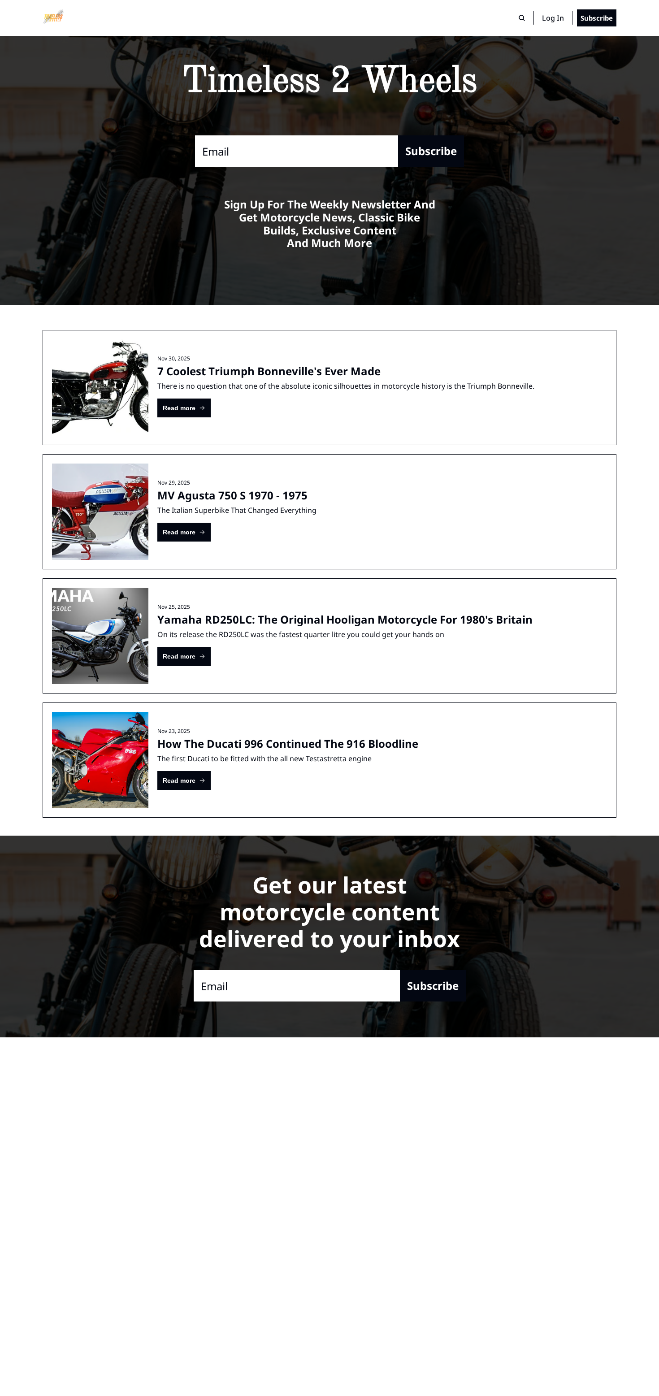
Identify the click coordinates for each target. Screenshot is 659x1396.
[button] (184, 408)
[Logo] (53, 18)
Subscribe (431, 150)
